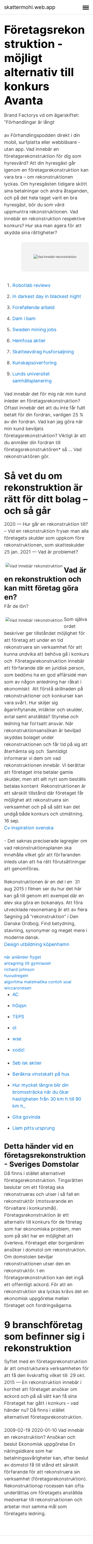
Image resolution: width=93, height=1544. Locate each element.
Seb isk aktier (27, 1063)
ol (14, 1027)
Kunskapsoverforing (34, 362)
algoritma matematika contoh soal (37, 981)
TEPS (18, 1016)
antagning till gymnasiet (27, 963)
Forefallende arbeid (33, 307)
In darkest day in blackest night (46, 296)
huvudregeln (16, 975)
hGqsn (19, 1005)
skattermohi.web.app (29, 7)
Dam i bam (24, 318)
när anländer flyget (22, 957)
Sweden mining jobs (34, 329)
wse (16, 1038)
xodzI (18, 1049)
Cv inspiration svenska (28, 827)
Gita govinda (26, 1117)
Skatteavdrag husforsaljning (43, 351)
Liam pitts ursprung (33, 1128)
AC (15, 994)
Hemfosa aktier (29, 340)
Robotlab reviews (31, 285)
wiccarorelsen (17, 987)
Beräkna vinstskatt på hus (40, 1074)
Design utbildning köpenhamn (36, 944)
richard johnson (19, 969)
